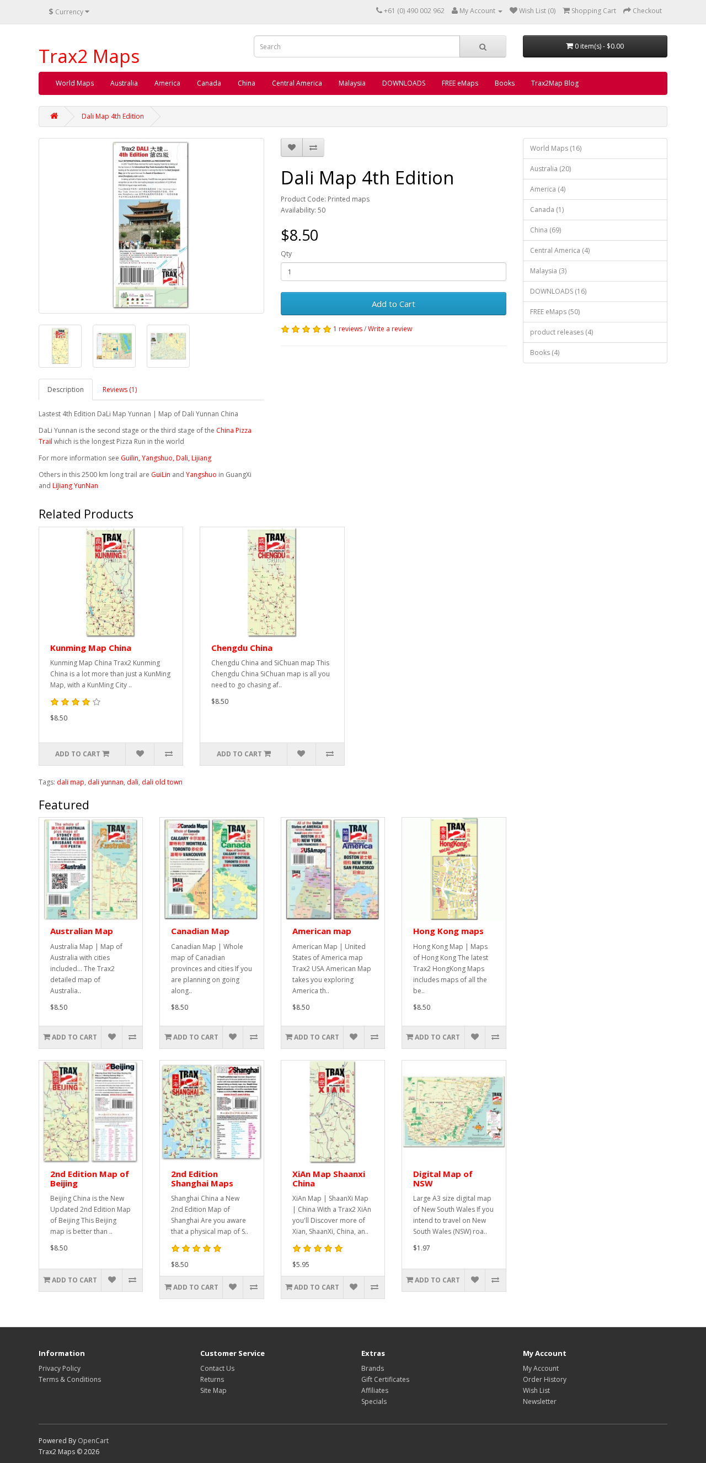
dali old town (162, 782)
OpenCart (93, 1440)
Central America (297, 83)
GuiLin (160, 474)
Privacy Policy (60, 1368)
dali (132, 782)
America (167, 83)
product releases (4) (561, 332)
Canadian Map (200, 930)
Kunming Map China (90, 647)
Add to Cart (393, 303)
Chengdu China (241, 647)
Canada (209, 83)
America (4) (547, 189)
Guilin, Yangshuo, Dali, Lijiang (166, 458)
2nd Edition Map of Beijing (89, 1178)
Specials (374, 1401)
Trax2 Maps (89, 56)
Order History (544, 1379)
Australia (124, 83)
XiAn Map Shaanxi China (328, 1178)
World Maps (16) (555, 148)
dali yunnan (106, 782)
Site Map (213, 1390)
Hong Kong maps (448, 930)
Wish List (536, 1390)
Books (505, 83)
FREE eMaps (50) (555, 311)
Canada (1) (547, 209)
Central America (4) (560, 250)
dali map (70, 782)
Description (65, 389)
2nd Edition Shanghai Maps (202, 1178)
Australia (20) (550, 168)
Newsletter (540, 1401)
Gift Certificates (385, 1379)
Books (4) (544, 352)
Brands (372, 1368)
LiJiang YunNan (75, 485)
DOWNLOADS (403, 83)
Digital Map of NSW (443, 1178)
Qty (286, 253)
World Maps (75, 83)
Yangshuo (201, 474)
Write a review (390, 328)
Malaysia (352, 83)
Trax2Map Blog (555, 83)
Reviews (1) (120, 389)
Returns (212, 1379)
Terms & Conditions (70, 1379)
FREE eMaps (460, 83)
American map (321, 930)
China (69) (545, 230)
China (246, 83)
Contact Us (217, 1368)
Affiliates (374, 1390)
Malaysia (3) (548, 270)
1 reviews (347, 328)
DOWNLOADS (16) (558, 291)
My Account (541, 1368)
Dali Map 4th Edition (113, 116)
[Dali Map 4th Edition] (151, 226)
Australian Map (81, 930)
